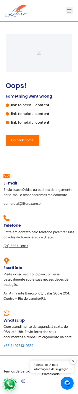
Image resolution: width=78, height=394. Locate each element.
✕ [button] (73, 361)
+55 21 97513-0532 (18, 346)
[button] (69, 10)
